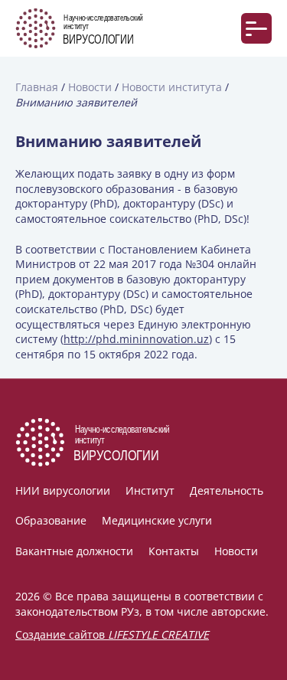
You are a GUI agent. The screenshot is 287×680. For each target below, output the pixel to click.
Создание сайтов (112, 634)
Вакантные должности (74, 551)
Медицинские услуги (157, 520)
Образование (50, 520)
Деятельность (226, 490)
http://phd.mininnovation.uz (136, 339)
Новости (236, 551)
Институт (150, 490)
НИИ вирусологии (62, 490)
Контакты (173, 551)
